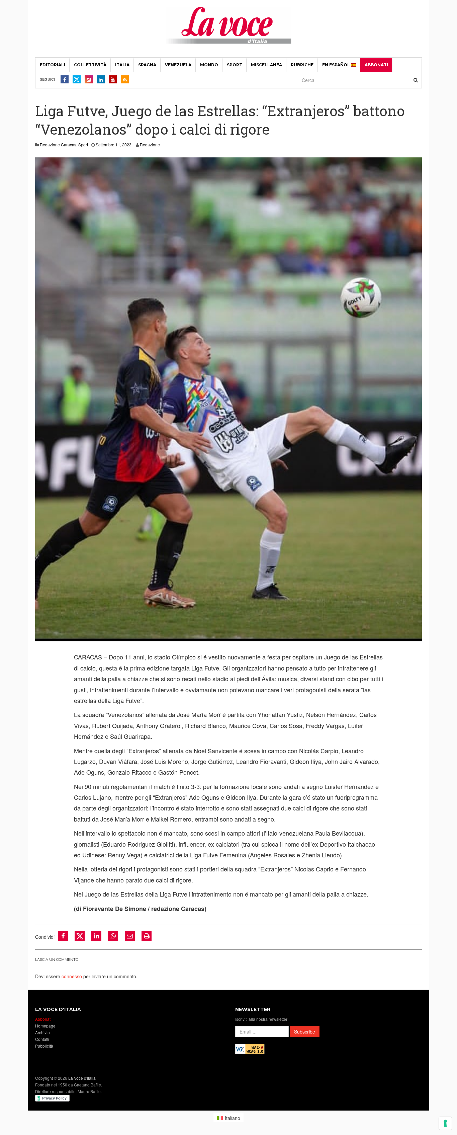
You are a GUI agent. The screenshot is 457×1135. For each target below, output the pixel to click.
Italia (122, 64)
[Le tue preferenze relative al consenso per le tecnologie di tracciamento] (445, 1123)
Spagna (147, 64)
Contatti (42, 1039)
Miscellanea (266, 64)
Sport (234, 64)
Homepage (45, 1025)
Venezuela (178, 64)
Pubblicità (44, 1046)
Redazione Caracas (58, 144)
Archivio (42, 1032)
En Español (336, 64)
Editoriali (52, 64)
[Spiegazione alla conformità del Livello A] (250, 1048)
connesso (72, 976)
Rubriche (302, 64)
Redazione (150, 144)
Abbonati (376, 64)
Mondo (209, 64)
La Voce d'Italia (82, 1078)
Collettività (90, 64)
